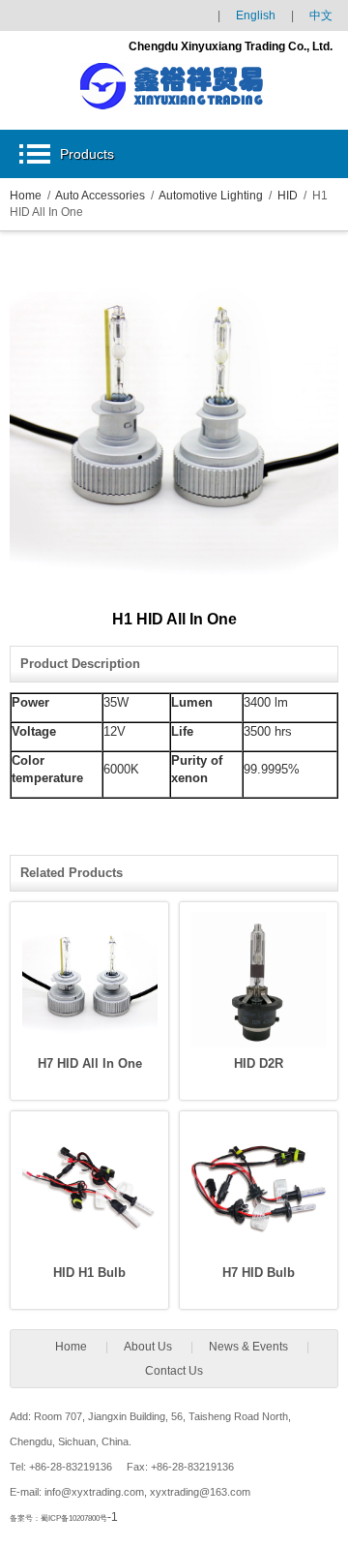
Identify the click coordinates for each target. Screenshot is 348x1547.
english (256, 15)
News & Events (248, 1346)
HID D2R (258, 1063)
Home (26, 195)
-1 (79, 1517)
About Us (148, 1346)
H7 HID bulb (258, 1272)
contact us (174, 1371)
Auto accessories (100, 195)
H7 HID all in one (90, 1063)
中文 (321, 15)
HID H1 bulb (89, 1272)
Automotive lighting (211, 195)
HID (287, 195)
